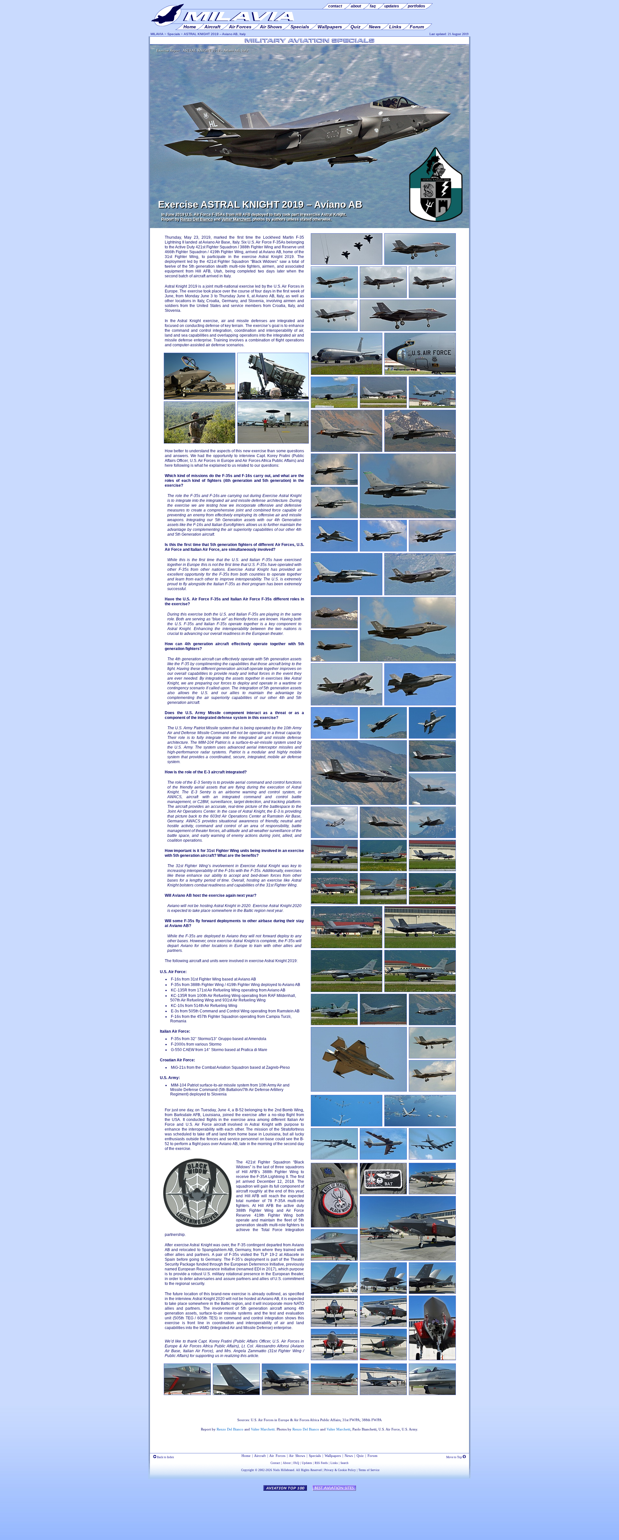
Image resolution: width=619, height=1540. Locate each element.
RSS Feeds (321, 1463)
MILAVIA (157, 34)
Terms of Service (369, 1470)
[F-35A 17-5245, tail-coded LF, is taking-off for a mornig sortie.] (420, 704)
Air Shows (297, 1456)
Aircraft (260, 1456)
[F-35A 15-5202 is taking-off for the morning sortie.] (346, 704)
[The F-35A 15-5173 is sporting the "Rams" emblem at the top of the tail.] (334, 627)
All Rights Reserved (309, 1470)
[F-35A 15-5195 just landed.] (334, 903)
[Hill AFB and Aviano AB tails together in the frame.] (432, 1292)
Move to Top (454, 1457)
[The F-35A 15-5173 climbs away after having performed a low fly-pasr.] (334, 837)
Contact (275, 1463)
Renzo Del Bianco (196, 219)
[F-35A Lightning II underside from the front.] (334, 1359)
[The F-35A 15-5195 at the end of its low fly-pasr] (432, 837)
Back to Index (165, 1457)
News (349, 1456)
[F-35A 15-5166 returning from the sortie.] (359, 1090)
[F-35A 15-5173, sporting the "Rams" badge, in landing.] (432, 1090)
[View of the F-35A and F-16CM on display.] (383, 1292)
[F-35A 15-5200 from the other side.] (383, 1359)
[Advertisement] (309, 1512)
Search (344, 1463)
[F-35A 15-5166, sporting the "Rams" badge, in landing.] (432, 1057)
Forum (373, 1456)
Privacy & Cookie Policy (340, 1470)
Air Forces (277, 1456)
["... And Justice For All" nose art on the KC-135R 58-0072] (420, 373)
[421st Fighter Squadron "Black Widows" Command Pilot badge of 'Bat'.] (383, 1193)
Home (246, 1456)
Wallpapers (333, 1456)
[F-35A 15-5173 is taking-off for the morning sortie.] (420, 594)
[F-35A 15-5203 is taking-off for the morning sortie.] (408, 660)
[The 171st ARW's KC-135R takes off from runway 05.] (383, 407)
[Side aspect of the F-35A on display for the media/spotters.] (334, 1394)
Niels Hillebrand (283, 1470)
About (287, 1463)
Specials (173, 34)
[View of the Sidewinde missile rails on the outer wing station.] (285, 1394)
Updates (307, 1463)
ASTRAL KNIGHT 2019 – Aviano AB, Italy (215, 34)
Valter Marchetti (236, 219)
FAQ (296, 1463)
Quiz (360, 1456)
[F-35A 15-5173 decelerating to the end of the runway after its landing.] (432, 870)
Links (334, 1463)
